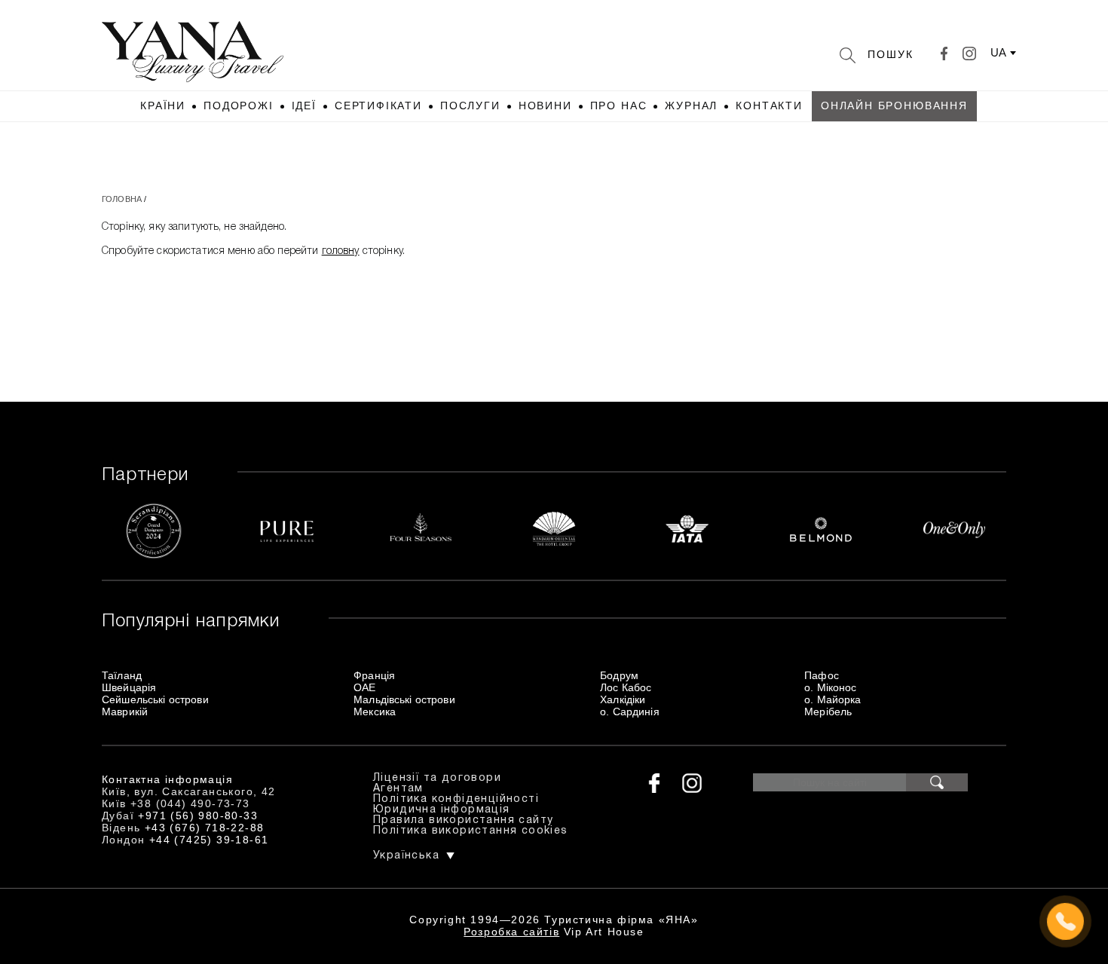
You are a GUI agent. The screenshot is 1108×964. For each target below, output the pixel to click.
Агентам (398, 789)
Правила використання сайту (463, 820)
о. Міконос (830, 687)
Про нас (618, 105)
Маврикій (125, 711)
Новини (545, 105)
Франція (374, 675)
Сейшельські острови (155, 699)
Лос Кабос (625, 687)
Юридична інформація (441, 810)
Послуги (470, 105)
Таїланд (122, 675)
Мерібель (828, 711)
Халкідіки (622, 699)
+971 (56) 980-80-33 (198, 815)
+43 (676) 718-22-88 (205, 828)
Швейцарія (129, 687)
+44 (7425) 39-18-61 (209, 840)
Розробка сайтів (511, 932)
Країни (162, 105)
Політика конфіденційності (456, 799)
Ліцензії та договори (437, 778)
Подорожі (239, 105)
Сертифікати (378, 105)
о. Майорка (832, 699)
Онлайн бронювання (894, 105)
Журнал (691, 105)
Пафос (821, 675)
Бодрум (619, 675)
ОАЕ (364, 687)
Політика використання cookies (470, 831)
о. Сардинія (630, 711)
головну (341, 251)
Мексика (375, 711)
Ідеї (304, 105)
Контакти (769, 105)
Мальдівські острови (404, 699)
